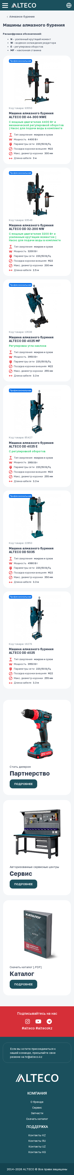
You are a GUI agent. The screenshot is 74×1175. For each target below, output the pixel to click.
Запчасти (37, 1113)
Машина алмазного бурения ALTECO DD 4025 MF (31, 339)
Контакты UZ (37, 1146)
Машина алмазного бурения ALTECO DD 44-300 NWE (31, 115)
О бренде (37, 1101)
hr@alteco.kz (33, 1056)
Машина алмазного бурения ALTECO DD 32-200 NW (31, 227)
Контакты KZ (37, 1135)
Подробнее (23, 783)
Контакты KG (37, 1152)
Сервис (37, 1107)
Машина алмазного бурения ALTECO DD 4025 (31, 651)
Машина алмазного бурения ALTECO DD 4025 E (31, 444)
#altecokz (44, 1028)
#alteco (28, 1028)
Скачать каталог (37, 1118)
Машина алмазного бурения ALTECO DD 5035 (31, 550)
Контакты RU (37, 1140)
